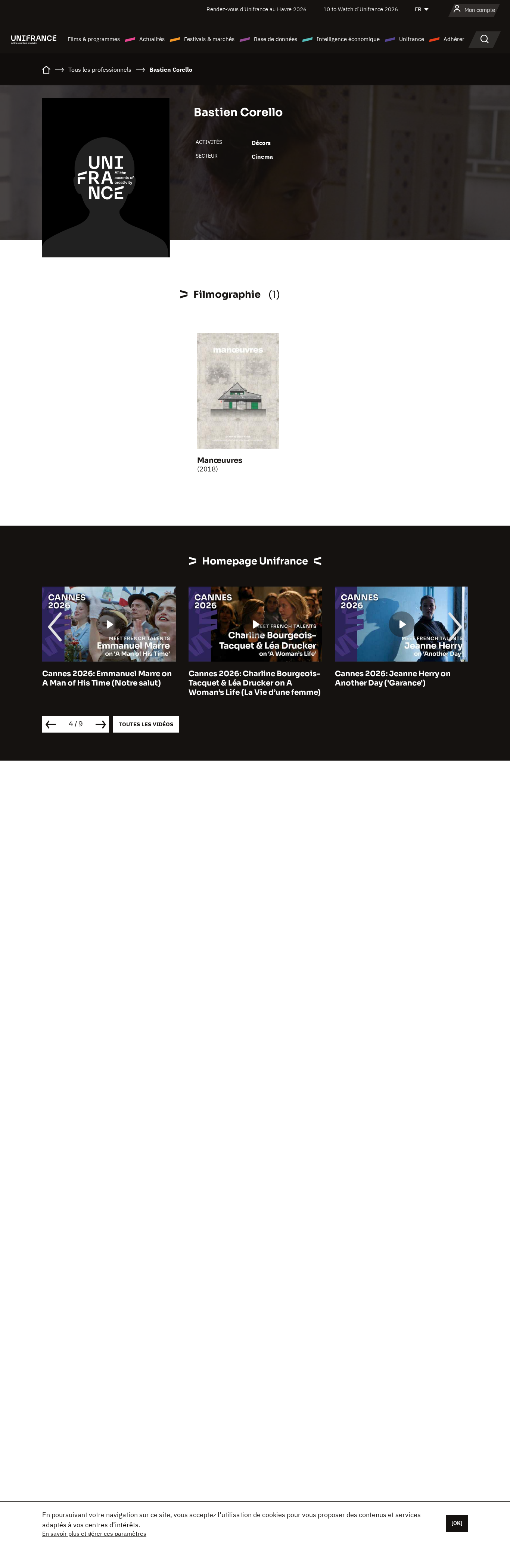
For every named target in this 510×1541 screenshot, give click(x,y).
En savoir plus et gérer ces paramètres (94, 1533)
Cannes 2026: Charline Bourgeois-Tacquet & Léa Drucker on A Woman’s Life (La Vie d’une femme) (255, 683)
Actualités (152, 39)
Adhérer (454, 39)
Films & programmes (94, 39)
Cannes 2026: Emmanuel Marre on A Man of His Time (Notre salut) (107, 678)
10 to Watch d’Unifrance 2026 (360, 9)
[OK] (457, 1523)
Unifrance (411, 39)
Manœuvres (219, 460)
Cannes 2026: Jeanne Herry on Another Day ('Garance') (393, 678)
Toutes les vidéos (146, 724)
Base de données (275, 39)
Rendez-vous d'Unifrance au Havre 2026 (256, 9)
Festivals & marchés (209, 39)
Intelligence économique (348, 39)
